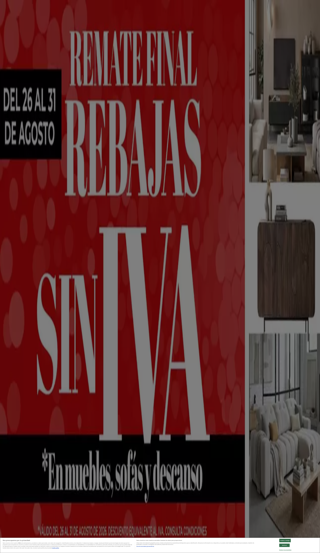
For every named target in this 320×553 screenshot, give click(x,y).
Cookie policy (55, 548)
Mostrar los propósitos (285, 550)
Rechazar (284, 545)
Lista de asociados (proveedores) (145, 546)
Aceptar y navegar (285, 540)
